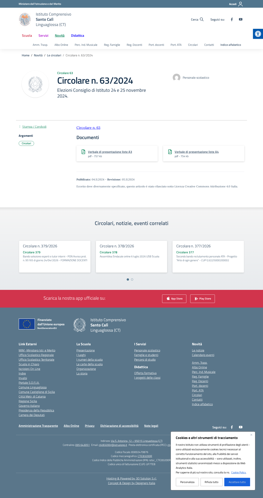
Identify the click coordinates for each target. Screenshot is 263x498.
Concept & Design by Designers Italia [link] (131, 483)
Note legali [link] (151, 425)
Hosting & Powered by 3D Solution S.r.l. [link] (131, 478)
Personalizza (187, 482)
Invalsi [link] (23, 378)
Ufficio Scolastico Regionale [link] (36, 355)
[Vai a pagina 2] (132, 279)
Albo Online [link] (61, 45)
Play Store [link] (205, 298)
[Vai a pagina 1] (128, 279)
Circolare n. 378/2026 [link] (117, 246)
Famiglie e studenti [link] (146, 355)
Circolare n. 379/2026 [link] (40, 246)
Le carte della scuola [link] (89, 364)
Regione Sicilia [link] (28, 401)
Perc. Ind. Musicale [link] (86, 45)
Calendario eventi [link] (203, 355)
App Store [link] (177, 298)
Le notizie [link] (198, 350)
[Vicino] (251, 434)
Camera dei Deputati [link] (32, 415)
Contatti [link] (209, 45)
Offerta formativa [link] (145, 373)
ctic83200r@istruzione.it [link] (113, 445)
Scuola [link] (27, 35)
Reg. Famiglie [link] (112, 45)
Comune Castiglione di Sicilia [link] (37, 392)
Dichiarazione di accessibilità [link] (119, 425)
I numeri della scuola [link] (89, 359)
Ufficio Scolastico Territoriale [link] (36, 359)
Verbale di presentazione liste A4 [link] (197, 151)
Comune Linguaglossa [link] (33, 387)
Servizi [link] (43, 35)
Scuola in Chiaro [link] (29, 364)
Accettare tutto (237, 482)
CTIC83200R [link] (145, 456)
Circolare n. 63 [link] (88, 127)
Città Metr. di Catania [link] (32, 396)
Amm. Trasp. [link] (40, 45)
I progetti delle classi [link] (147, 377)
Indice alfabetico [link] (230, 45)
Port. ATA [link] (176, 45)
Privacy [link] (90, 425)
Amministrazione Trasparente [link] (38, 425)
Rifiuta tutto (211, 482)
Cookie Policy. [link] (238, 472)
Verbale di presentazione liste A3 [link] (110, 151)
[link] (258, 34)
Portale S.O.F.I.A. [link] (29, 382)
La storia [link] (81, 373)
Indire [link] (22, 373)
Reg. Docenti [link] (134, 45)
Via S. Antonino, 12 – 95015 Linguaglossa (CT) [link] (136, 441)
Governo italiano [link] (29, 405)
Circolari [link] (193, 45)
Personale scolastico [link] (147, 350)
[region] (213, 460)
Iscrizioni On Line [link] (29, 368)
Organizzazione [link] (86, 368)
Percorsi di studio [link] (145, 359)
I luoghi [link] (81, 355)
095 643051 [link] (82, 445)
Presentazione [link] (85, 350)
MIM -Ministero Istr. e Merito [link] (37, 350)
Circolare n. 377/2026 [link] (193, 246)
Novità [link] (59, 35)
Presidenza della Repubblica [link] (36, 410)
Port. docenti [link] (156, 45)
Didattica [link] (77, 35)
